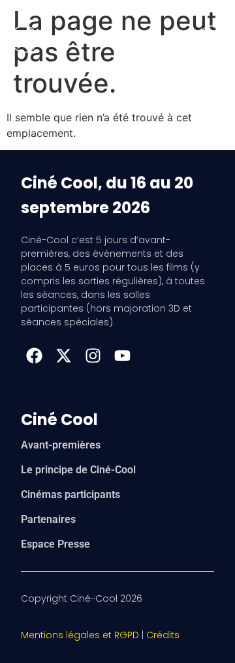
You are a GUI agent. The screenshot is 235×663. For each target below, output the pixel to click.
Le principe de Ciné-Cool (78, 470)
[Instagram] (93, 355)
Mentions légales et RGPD (80, 634)
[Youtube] (122, 355)
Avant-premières (61, 445)
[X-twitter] (63, 355)
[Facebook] (34, 355)
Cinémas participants (70, 494)
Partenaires (48, 519)
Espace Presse (55, 544)
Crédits (163, 634)
